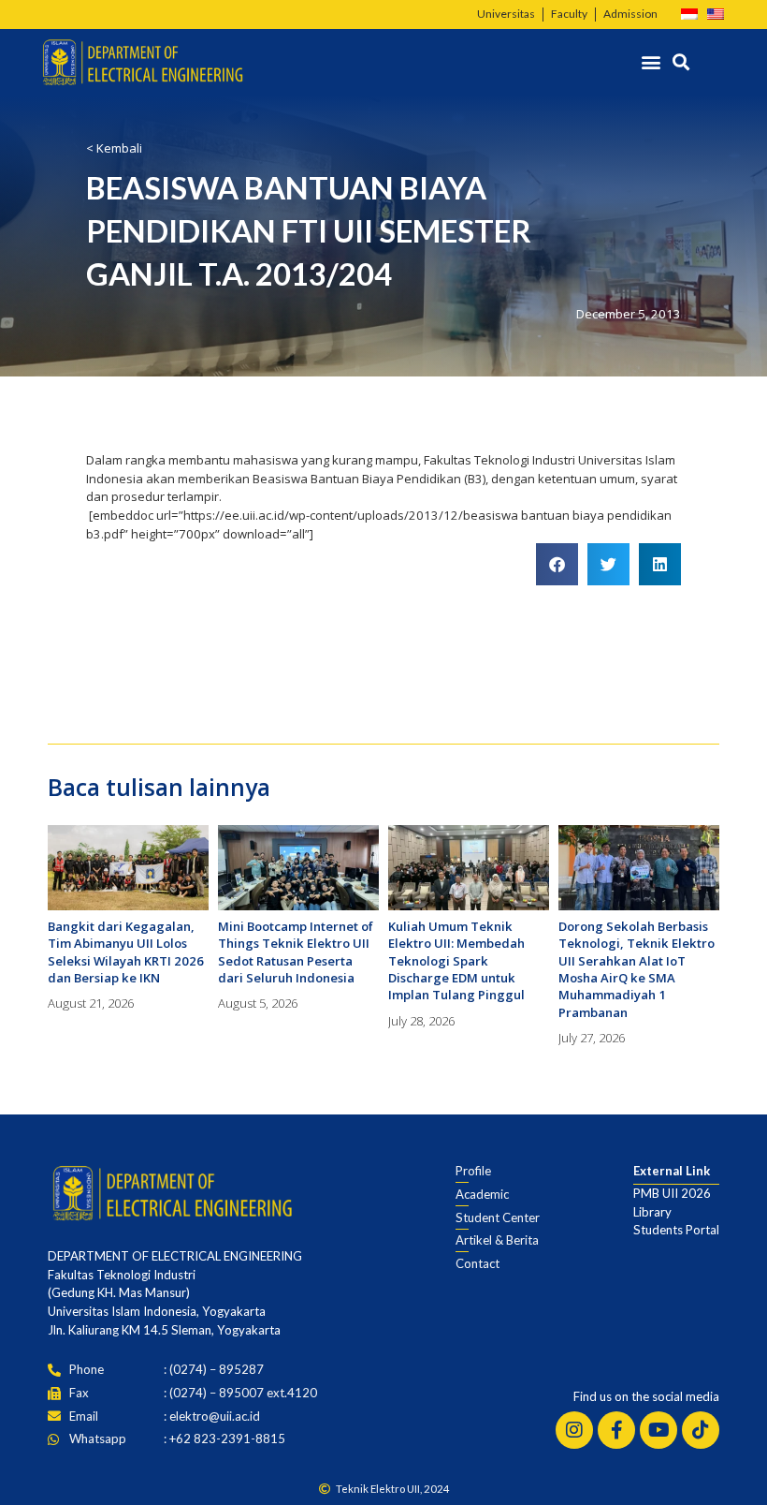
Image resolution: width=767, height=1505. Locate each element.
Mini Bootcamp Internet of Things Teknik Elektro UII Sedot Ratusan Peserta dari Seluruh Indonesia (295, 952)
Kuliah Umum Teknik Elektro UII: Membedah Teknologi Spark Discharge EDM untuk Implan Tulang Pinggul (456, 961)
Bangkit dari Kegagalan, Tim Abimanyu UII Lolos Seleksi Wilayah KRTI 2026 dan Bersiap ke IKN (126, 952)
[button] (651, 62)
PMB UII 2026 (672, 1193)
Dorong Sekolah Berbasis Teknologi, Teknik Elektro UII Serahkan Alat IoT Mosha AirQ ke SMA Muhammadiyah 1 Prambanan (636, 969)
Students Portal (676, 1229)
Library (652, 1211)
